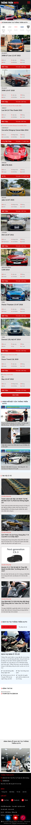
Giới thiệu (11, 792)
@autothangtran (5, 691)
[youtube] (2, 800)
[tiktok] (23, 800)
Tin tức (18, 792)
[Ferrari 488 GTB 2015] (15, 152)
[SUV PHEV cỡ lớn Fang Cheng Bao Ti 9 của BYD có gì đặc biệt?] (15, 522)
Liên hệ (24, 792)
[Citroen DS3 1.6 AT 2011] (15, 222)
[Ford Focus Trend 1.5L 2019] (15, 355)
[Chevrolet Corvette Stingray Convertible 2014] (15, 125)
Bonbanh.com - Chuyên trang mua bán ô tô (15, 823)
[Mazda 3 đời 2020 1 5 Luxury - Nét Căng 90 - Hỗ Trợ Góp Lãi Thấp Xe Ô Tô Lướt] (15, 457)
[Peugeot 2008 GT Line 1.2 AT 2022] (15, 43)
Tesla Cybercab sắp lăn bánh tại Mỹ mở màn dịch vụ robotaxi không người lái (15, 500)
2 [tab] (16, 18)
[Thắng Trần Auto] (10, 2)
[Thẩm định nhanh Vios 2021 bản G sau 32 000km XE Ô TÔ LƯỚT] (15, 435)
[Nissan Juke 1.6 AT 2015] (15, 187)
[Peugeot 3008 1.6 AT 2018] (15, 78)
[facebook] (12, 800)
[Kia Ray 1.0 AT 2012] (15, 374)
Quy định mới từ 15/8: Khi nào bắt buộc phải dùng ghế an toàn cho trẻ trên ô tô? (15, 603)
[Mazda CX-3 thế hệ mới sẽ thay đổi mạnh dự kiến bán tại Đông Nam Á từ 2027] (15, 555)
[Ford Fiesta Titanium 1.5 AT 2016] (15, 292)
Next (28, 758)
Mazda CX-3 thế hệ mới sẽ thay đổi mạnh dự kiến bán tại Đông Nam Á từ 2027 (14, 569)
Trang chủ (4, 792)
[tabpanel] (15, 10)
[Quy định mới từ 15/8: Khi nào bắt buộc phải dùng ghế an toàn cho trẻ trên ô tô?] (15, 589)
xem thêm (15, 395)
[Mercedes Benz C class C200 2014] (15, 257)
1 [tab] (15, 18)
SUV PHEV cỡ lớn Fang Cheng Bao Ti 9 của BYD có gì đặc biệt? (15, 536)
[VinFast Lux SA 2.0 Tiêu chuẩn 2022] (15, 106)
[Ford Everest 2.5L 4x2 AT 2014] (15, 327)
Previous (3, 758)
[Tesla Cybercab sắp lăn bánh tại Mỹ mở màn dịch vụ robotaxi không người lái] (15, 486)
